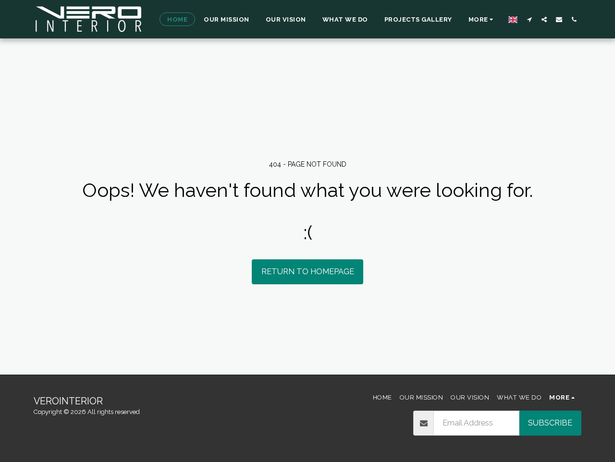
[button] (529, 19)
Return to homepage (307, 271)
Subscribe (550, 422)
